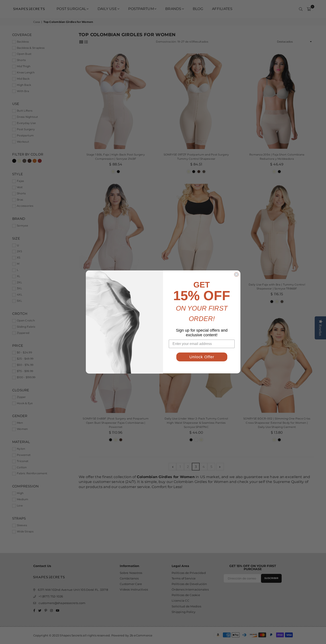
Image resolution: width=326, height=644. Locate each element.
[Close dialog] (236, 274)
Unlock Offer (201, 357)
